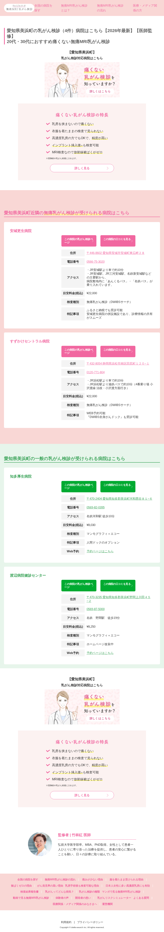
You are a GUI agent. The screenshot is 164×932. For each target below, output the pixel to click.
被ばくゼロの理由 (21, 885)
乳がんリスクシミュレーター (114, 897)
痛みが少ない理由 (92, 879)
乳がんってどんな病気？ (59, 891)
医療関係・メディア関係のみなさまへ (75, 904)
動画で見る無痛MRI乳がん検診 (31, 897)
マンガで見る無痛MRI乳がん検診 (121, 891)
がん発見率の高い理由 (50, 885)
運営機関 (107, 904)
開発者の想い (83, 897)
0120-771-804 (96, 372)
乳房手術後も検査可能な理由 (82, 885)
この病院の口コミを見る (117, 239)
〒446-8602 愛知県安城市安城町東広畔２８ (116, 253)
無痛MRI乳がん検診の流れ (60, 879)
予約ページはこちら (100, 551)
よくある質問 (142, 897)
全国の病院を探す (27, 879)
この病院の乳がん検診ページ (78, 241)
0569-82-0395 (96, 507)
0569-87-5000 (96, 609)
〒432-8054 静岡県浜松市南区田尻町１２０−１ (118, 363)
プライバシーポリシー (90, 922)
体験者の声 (62, 897)
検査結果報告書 (29, 891)
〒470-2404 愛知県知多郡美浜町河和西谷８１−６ (119, 498)
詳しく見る (82, 168)
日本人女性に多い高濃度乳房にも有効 (128, 885)
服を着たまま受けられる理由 (126, 879)
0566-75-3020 (96, 261)
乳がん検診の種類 (89, 891)
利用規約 (66, 922)
